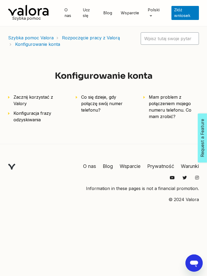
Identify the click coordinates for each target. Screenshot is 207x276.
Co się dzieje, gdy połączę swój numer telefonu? (102, 103)
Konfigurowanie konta (37, 44)
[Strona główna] (28, 10)
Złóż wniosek (182, 13)
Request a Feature (202, 138)
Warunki (190, 166)
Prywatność (160, 166)
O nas (67, 13)
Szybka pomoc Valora (31, 37)
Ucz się (86, 13)
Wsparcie (130, 13)
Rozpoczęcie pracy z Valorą (91, 37)
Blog (107, 13)
